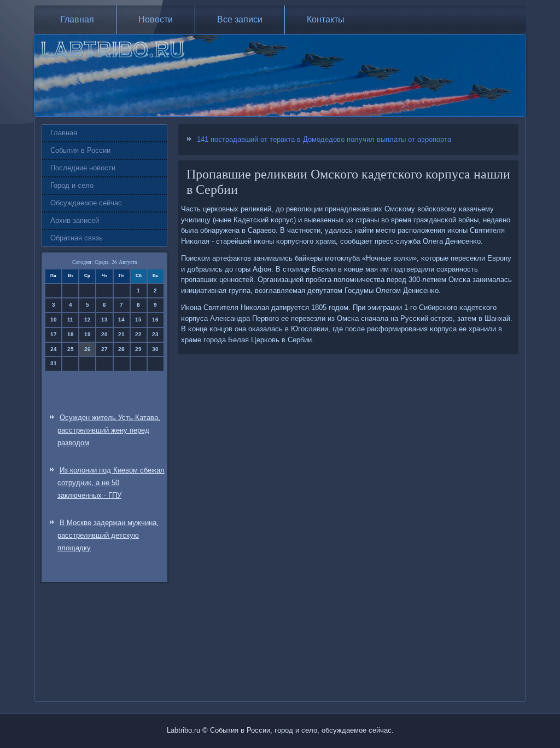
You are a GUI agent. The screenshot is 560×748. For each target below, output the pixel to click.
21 (121, 334)
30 (155, 349)
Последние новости (82, 168)
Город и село (72, 185)
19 (87, 334)
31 (53, 363)
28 (121, 349)
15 (138, 320)
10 (53, 320)
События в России (80, 150)
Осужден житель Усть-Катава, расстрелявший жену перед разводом (108, 430)
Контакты (326, 19)
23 (155, 334)
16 (155, 320)
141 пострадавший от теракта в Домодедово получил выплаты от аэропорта (324, 139)
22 (138, 334)
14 (121, 320)
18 (70, 334)
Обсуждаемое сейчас (86, 203)
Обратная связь (76, 238)
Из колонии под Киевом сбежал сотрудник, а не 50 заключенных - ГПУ (111, 482)
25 (70, 349)
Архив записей (74, 220)
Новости (155, 19)
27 (104, 349)
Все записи (239, 19)
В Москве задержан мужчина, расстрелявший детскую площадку (108, 535)
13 (104, 320)
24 (53, 349)
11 (70, 320)
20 (104, 334)
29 (138, 349)
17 (53, 334)
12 (87, 320)
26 (87, 349)
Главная (77, 19)
